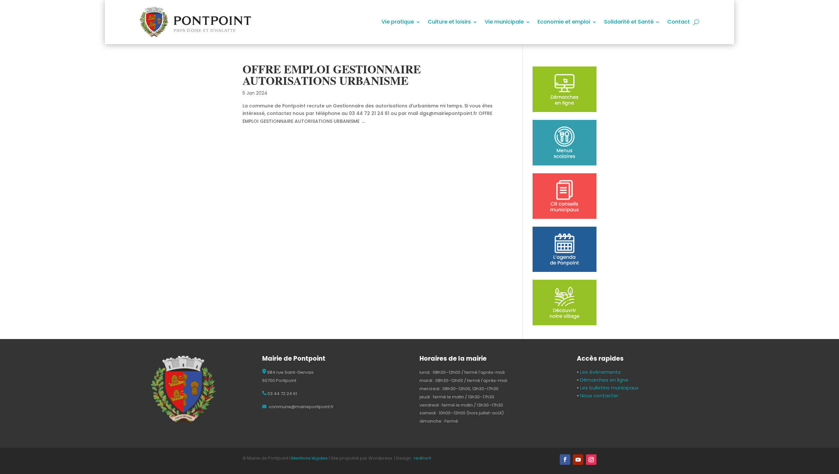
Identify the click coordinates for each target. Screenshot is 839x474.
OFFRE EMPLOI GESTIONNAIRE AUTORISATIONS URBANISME (332, 75)
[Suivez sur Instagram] (591, 459)
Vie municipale (504, 23)
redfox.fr (423, 458)
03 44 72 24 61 (281, 393)
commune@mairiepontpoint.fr (301, 407)
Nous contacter (598, 395)
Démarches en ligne (604, 379)
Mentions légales (309, 458)
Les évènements (600, 372)
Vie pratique (397, 23)
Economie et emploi (563, 23)
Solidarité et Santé (629, 23)
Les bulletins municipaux (609, 387)
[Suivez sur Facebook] (565, 459)
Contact (678, 23)
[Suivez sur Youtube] (578, 459)
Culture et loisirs (449, 23)
